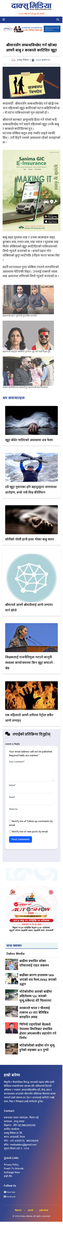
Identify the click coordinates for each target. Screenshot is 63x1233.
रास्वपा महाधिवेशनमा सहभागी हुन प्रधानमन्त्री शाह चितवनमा (25, 387)
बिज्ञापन (18, 1210)
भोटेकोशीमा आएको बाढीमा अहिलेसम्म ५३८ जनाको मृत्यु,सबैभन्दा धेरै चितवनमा (35, 996)
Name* (12, 785)
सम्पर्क (30, 1210)
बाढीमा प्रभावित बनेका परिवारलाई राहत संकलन (34, 963)
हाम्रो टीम (8, 1176)
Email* (12, 797)
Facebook (10, 1196)
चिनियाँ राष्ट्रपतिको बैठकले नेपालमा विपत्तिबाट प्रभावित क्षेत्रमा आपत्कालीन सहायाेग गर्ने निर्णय (37, 1031)
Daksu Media (15, 953)
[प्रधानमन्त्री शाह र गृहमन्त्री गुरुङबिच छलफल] (28, 299)
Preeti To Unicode (13, 1168)
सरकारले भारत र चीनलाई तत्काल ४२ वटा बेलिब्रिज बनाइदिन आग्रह (34, 1012)
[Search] (57, 20)
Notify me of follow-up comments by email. (31, 823)
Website (13, 809)
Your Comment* (17, 761)
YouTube (10, 1192)
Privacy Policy (11, 1165)
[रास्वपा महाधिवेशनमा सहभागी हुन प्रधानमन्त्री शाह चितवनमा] (28, 371)
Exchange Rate (12, 1172)
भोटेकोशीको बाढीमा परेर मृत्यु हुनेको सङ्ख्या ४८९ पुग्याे (37, 1048)
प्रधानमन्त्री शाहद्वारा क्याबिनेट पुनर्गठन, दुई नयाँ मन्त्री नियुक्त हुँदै (26, 351)
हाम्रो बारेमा (43, 1210)
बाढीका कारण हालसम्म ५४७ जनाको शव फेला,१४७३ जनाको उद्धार (38, 979)
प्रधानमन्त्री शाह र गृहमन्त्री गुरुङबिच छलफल (20, 316)
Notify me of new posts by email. (30, 831)
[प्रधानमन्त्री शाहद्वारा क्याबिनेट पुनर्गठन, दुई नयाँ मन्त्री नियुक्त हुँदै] (28, 335)
